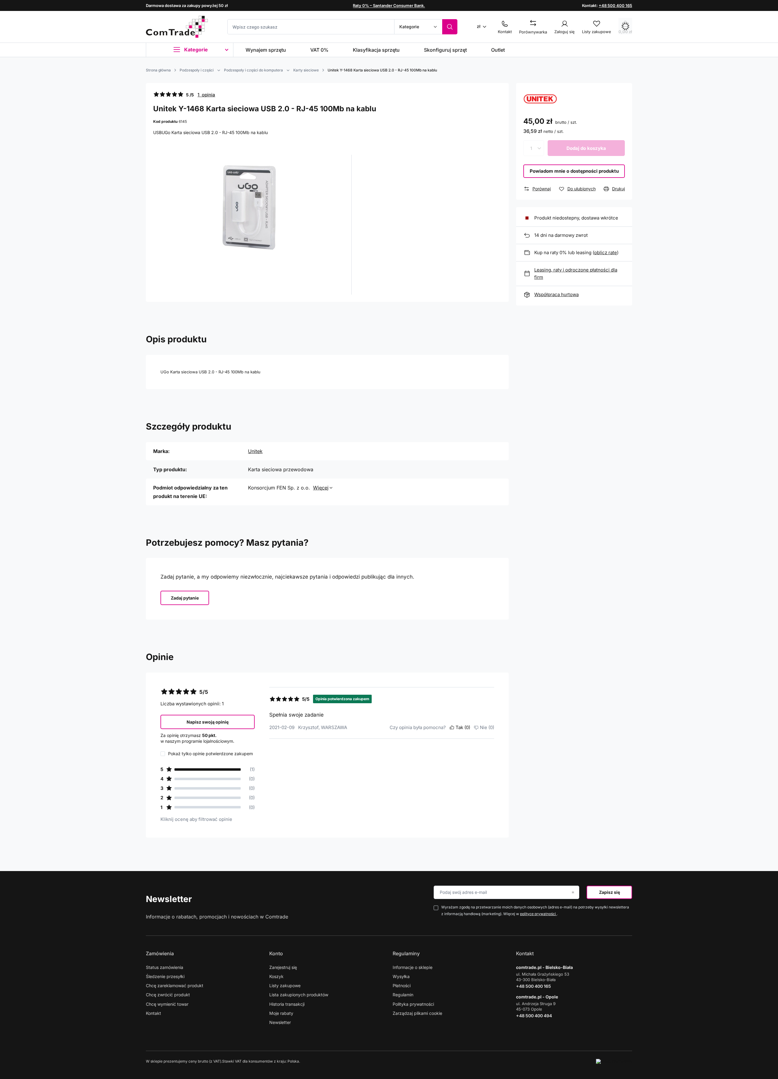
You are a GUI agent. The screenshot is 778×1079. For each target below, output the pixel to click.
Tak (463, 727)
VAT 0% (319, 50)
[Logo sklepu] (177, 27)
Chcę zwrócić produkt (168, 994)
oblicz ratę (605, 252)
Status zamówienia (164, 967)
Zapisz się (609, 892)
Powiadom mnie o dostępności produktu (574, 171)
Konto (276, 953)
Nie (487, 727)
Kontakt (153, 1013)
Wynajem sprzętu (266, 50)
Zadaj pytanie (185, 597)
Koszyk (276, 976)
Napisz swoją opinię (208, 722)
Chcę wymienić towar (167, 1004)
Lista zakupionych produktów (298, 994)
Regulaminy (406, 953)
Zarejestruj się (283, 967)
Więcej (321, 488)
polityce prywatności (538, 913)
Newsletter (169, 899)
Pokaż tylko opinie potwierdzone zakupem (210, 753)
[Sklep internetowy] (614, 1061)
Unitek (255, 451)
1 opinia (206, 95)
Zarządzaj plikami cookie (417, 1013)
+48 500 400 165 (615, 5)
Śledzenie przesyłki (165, 976)
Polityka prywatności (413, 1004)
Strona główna (158, 70)
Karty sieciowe (306, 70)
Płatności (402, 985)
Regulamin (403, 994)
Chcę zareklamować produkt (174, 985)
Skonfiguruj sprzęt (445, 50)
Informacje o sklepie (412, 967)
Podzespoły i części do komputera (253, 70)
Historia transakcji (287, 1004)
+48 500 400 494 (534, 1015)
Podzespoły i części (197, 70)
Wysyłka (401, 976)
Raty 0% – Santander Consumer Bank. (389, 5)
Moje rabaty (281, 1013)
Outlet (498, 50)
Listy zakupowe (285, 985)
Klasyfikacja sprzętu (376, 50)
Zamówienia (160, 953)
